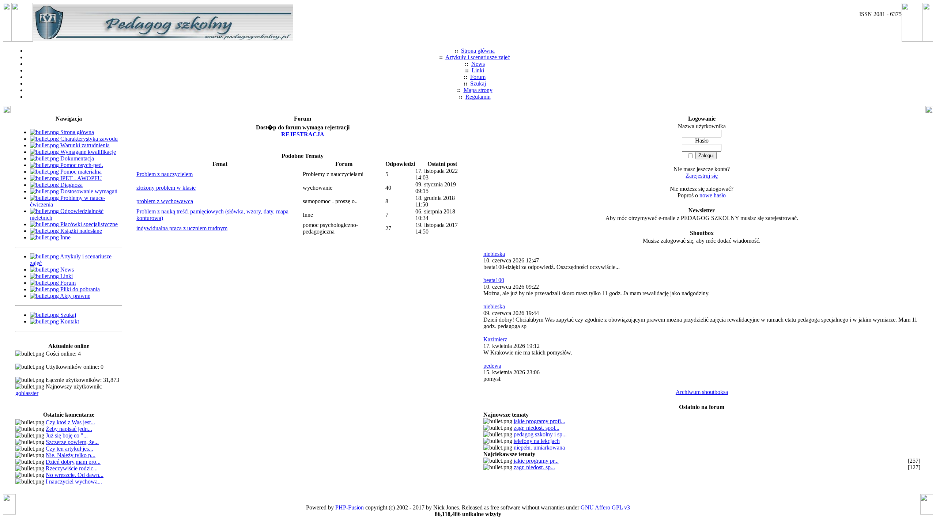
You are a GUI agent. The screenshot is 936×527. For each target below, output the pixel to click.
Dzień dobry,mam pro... (73, 462)
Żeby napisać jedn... (69, 429)
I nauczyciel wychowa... (74, 481)
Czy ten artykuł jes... (69, 449)
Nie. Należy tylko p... (70, 455)
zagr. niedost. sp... (534, 467)
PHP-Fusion (349, 507)
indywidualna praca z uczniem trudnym (181, 228)
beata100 (493, 280)
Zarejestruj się (702, 175)
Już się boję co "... (67, 435)
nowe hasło (712, 195)
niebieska (494, 254)
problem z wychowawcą (164, 201)
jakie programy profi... (539, 421)
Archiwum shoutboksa (702, 392)
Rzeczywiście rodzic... (72, 468)
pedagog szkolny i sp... (540, 434)
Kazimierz (495, 339)
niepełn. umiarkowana (539, 447)
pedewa (492, 366)
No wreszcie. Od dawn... (74, 475)
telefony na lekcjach (537, 441)
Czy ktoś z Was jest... (70, 422)
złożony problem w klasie (166, 188)
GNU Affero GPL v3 (605, 507)
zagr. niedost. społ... (536, 428)
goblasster (26, 393)
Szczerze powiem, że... (72, 442)
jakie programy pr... (536, 461)
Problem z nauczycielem (164, 174)
